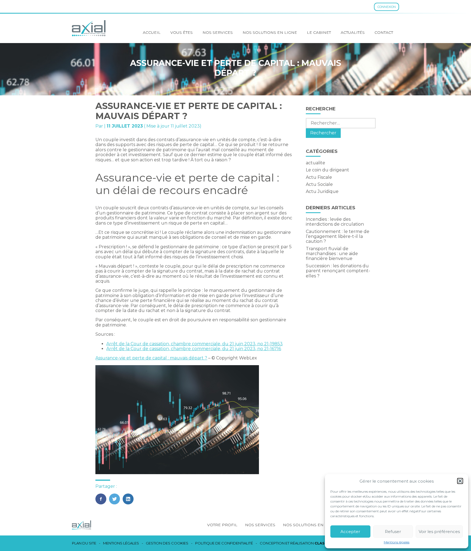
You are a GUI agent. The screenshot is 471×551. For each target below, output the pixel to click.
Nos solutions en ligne (270, 32)
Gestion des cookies (167, 543)
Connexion (387, 7)
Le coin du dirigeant (327, 169)
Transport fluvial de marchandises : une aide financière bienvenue (332, 253)
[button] (460, 481)
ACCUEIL (152, 32)
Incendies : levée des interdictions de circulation (335, 222)
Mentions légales (396, 542)
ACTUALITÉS (353, 32)
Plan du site (84, 543)
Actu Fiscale (319, 177)
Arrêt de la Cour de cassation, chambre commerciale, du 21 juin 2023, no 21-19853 (194, 343)
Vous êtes (181, 32)
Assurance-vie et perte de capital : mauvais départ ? (151, 358)
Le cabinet (319, 32)
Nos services (218, 32)
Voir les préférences (439, 531)
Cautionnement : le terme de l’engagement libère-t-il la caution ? (337, 236)
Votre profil (222, 524)
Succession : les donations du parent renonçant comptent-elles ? (338, 270)
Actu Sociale (319, 184)
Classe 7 (324, 543)
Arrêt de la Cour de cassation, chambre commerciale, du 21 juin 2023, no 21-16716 (193, 348)
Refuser (393, 531)
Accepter (350, 531)
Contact (384, 32)
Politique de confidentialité (224, 543)
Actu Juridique (322, 191)
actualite (315, 162)
